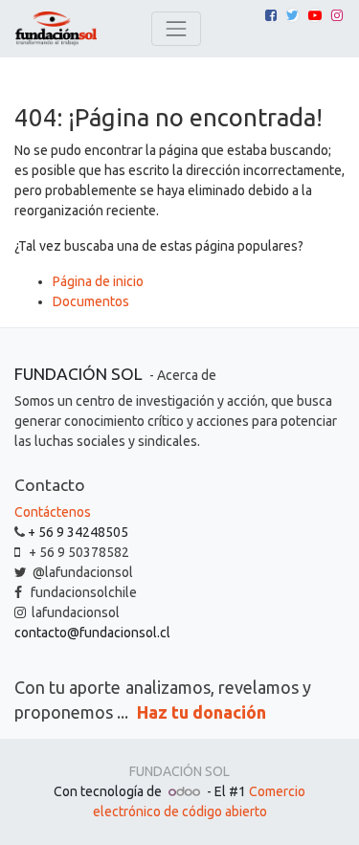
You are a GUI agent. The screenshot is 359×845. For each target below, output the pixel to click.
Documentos (91, 301)
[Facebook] (271, 15)
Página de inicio (98, 281)
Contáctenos (52, 512)
